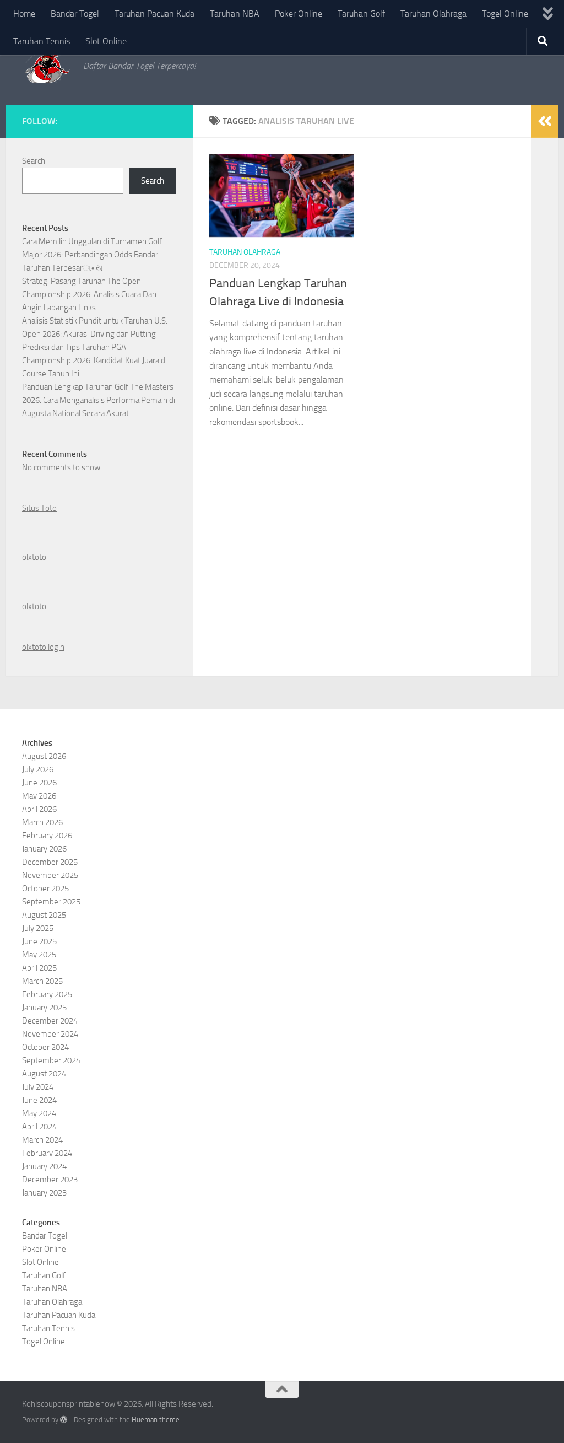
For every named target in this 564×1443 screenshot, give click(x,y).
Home (24, 13)
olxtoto (34, 557)
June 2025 (39, 941)
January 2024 (44, 1166)
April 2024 (39, 1127)
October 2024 (45, 1047)
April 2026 (39, 809)
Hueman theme (156, 1419)
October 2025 (45, 888)
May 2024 (39, 1113)
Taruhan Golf (361, 13)
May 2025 (39, 955)
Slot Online (106, 41)
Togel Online (505, 13)
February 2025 (47, 994)
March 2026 (42, 822)
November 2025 (50, 875)
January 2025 (44, 1008)
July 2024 (37, 1087)
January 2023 (44, 1193)
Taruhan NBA (234, 13)
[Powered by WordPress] (63, 1419)
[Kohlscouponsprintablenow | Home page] (47, 66)
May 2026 (39, 796)
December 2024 (50, 1021)
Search (33, 161)
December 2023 (50, 1179)
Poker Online (298, 13)
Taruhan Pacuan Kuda (154, 13)
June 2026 (39, 783)
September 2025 (51, 902)
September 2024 (51, 1060)
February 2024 (47, 1153)
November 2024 (50, 1034)
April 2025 (39, 968)
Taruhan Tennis (41, 41)
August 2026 (44, 756)
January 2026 (44, 849)
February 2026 (47, 836)
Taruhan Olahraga (433, 13)
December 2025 (50, 862)
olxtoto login (43, 647)
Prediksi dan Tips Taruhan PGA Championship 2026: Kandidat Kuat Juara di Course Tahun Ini (94, 360)
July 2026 (37, 769)
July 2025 (37, 928)
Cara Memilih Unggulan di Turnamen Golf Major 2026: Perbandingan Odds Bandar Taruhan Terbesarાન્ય (92, 254)
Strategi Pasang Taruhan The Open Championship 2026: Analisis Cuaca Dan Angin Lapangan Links (89, 294)
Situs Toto (39, 508)
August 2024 (44, 1074)
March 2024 (42, 1140)
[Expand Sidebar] (544, 121)
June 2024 (39, 1100)
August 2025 (44, 915)
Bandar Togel (75, 13)
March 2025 (42, 981)
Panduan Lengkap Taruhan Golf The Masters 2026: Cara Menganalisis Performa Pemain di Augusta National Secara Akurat (98, 400)
